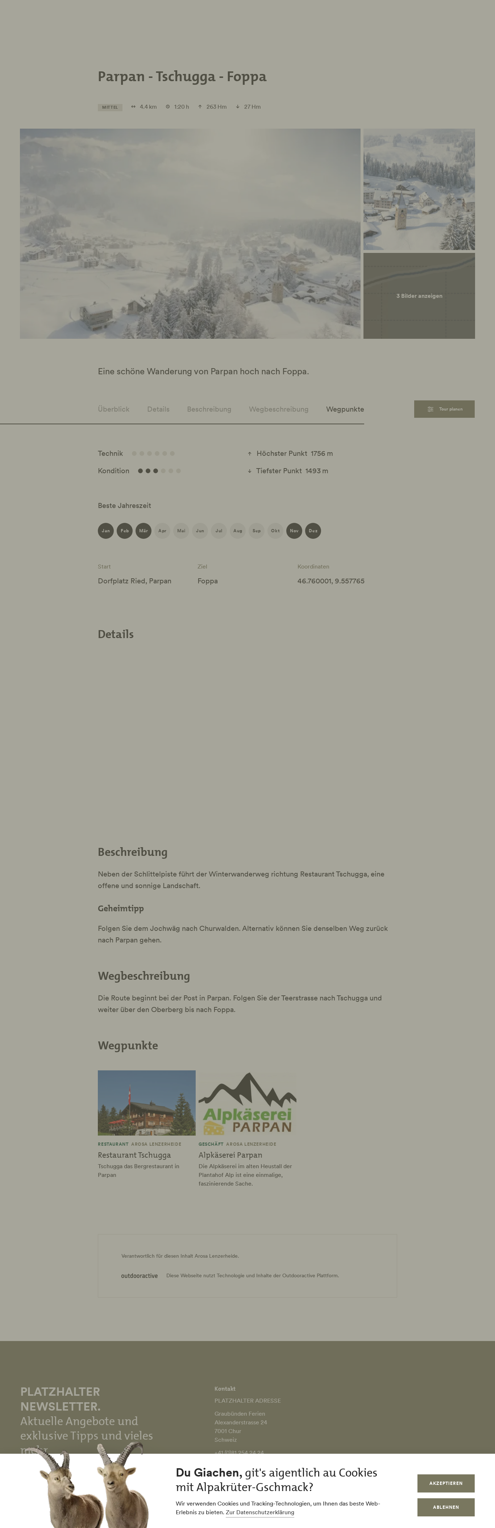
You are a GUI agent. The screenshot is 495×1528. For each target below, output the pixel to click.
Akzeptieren (446, 1483)
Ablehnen (446, 1507)
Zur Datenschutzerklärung (260, 1512)
